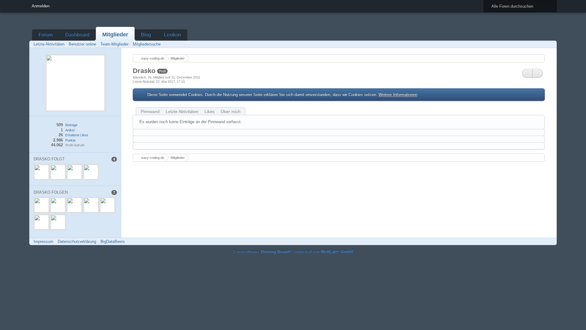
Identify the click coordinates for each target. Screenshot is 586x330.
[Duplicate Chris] (91, 205)
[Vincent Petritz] (91, 172)
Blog (146, 34)
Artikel (69, 130)
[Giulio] (107, 205)
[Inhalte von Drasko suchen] (527, 73)
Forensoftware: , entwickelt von (293, 251)
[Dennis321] (41, 172)
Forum (45, 34)
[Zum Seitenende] (550, 44)
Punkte (70, 140)
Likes (209, 111)
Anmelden (40, 6)
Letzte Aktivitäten (182, 111)
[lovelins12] (58, 172)
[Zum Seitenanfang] (550, 241)
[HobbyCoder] (58, 205)
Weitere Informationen (397, 94)
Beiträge (71, 125)
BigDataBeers (112, 241)
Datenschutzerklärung (77, 241)
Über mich (231, 111)
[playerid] (74, 172)
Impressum (43, 241)
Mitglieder (115, 34)
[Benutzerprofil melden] (537, 73)
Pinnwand (150, 111)
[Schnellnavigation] (541, 44)
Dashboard (77, 34)
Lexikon (172, 34)
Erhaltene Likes (76, 135)
